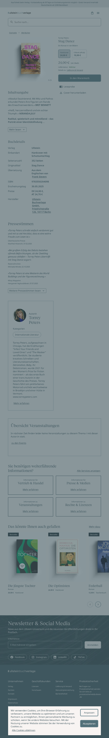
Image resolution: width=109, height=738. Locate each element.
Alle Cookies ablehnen (23, 730)
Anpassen (89, 712)
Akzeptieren (89, 723)
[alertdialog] (54, 720)
